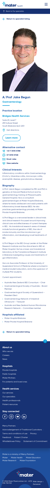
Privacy (33, 434)
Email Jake (11, 159)
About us (7, 347)
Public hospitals (9, 374)
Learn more (11, 138)
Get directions (13, 130)
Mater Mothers (8, 378)
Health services (10, 389)
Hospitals (7, 366)
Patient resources (10, 404)
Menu (46, 4)
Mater (5, 458)
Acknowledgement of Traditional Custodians (22, 430)
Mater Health (17, 458)
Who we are (7, 351)
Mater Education (33, 458)
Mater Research (9, 461)
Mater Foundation (28, 461)
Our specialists (8, 397)
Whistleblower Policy (11, 441)
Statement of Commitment (35, 441)
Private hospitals (9, 370)
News (4, 359)
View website (12, 163)
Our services (7, 393)
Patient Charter (21, 438)
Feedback (6, 438)
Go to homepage (12, 4)
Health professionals (11, 401)
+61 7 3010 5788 (13, 151)
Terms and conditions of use (14, 434)
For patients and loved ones (14, 382)
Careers (5, 355)
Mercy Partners (9, 426)
